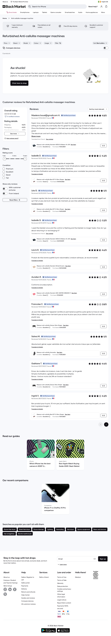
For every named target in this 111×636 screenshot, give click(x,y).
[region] (55, 455)
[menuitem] (24, 12)
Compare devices (27, 601)
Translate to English (37, 174)
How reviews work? (12, 138)
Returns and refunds (28, 592)
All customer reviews (28, 604)
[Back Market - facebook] (14, 589)
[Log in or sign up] (101, 6)
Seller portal (25, 583)
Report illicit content (64, 603)
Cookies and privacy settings (64, 590)
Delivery (24, 589)
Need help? (93, 6)
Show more (35, 136)
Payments (24, 586)
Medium (78, 577)
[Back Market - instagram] (5, 589)
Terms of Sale (61, 580)
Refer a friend (44, 577)
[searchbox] (59, 6)
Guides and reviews (28, 598)
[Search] (29, 6)
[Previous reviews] (100, 424)
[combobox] (7, 43)
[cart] (106, 6)
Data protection (62, 586)
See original (49, 139)
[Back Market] (14, 6)
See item (73, 144)
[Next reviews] (106, 424)
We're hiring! (7, 586)
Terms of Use (61, 577)
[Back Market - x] (5, 594)
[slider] (4, 158)
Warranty (60, 583)
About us (6, 577)
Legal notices (61, 600)
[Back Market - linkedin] (10, 589)
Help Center (25, 595)
